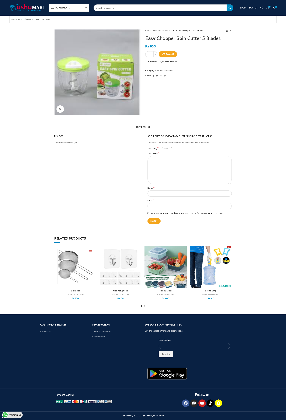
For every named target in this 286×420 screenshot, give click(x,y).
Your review (153, 153)
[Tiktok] (210, 403)
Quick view (94, 264)
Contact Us (45, 331)
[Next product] (230, 30)
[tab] (143, 125)
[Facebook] (185, 403)
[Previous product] (224, 30)
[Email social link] (161, 76)
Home (148, 30)
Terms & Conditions (101, 331)
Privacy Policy (98, 336)
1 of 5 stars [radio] (162, 148)
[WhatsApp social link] (165, 76)
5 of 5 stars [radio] (171, 148)
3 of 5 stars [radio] (167, 148)
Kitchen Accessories (162, 30)
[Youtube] (202, 403)
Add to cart (168, 54)
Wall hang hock (120, 290)
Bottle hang (210, 290)
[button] (94, 257)
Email (150, 200)
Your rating (152, 148)
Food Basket (166, 290)
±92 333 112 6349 (43, 19)
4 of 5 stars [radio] (169, 148)
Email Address (165, 340)
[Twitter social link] (157, 76)
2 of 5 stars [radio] (165, 148)
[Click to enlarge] (60, 109)
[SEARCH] (230, 7)
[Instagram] (194, 403)
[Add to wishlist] (94, 250)
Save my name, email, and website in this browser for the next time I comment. (187, 213)
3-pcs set (75, 290)
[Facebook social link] (153, 76)
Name (150, 187)
